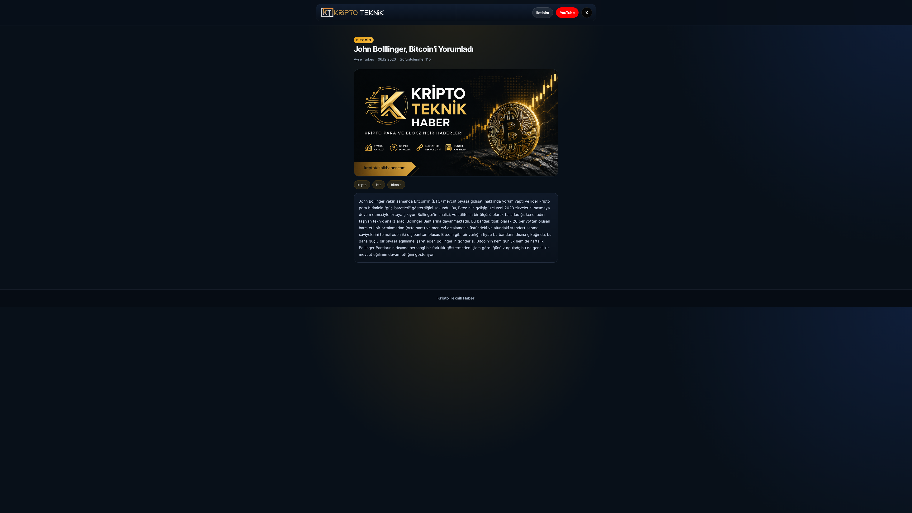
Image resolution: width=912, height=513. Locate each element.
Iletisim (542, 12)
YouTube (567, 12)
